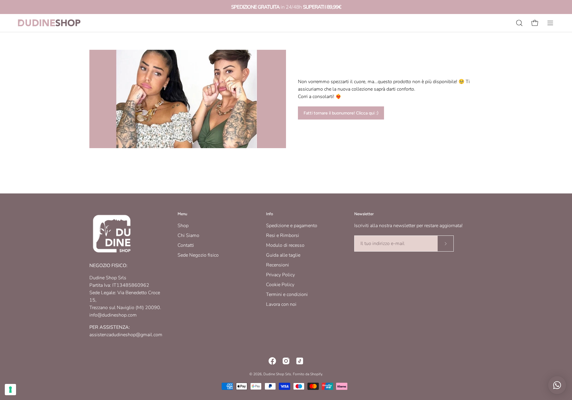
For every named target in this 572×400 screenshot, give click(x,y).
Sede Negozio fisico (198, 255)
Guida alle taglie (283, 255)
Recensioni (277, 265)
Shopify (316, 374)
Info (269, 213)
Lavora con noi (281, 304)
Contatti (186, 245)
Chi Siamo (188, 235)
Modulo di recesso (285, 245)
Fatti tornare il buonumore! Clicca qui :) (341, 113)
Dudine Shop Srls (277, 374)
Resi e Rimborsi (282, 235)
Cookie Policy (280, 284)
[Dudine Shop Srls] (49, 22)
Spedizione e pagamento (291, 225)
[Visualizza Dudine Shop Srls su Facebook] (272, 360)
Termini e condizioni (287, 294)
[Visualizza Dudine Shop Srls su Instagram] (286, 360)
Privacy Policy (280, 275)
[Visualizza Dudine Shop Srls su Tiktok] (299, 360)
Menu (182, 213)
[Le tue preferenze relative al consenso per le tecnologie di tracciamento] (10, 389)
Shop (183, 225)
